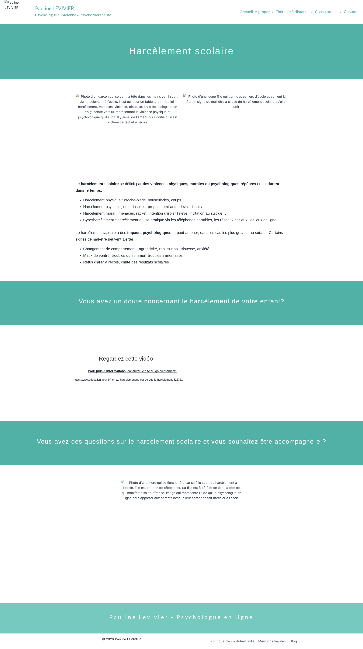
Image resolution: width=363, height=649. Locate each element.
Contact (351, 12)
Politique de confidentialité (232, 641)
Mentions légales (272, 641)
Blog (293, 641)
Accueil (246, 12)
